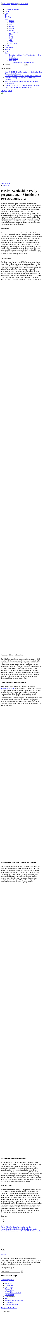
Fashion (11, 26)
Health (11, 30)
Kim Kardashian (26, 1229)
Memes (11, 21)
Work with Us (9, 1291)
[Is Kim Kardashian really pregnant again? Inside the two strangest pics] (15, 1250)
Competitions (13, 59)
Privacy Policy (10, 1285)
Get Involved (9, 1295)
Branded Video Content (13, 1293)
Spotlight (12, 57)
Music (11, 34)
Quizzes (12, 23)
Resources (12, 61)
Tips (6, 1298)
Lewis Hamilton (22, 1231)
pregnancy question (7, 688)
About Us (8, 1283)
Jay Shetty (13, 1227)
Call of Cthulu (5, 1227)
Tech (10, 40)
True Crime (13, 43)
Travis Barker (36, 1231)
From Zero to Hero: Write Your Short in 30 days (25, 55)
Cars (10, 24)
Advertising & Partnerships (14, 1300)
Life (6, 19)
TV (6, 15)
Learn (7, 53)
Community (9, 1302)
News (7, 13)
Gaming (12, 28)
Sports (11, 38)
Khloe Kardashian (15, 1229)
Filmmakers (9, 47)
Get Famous (9, 1287)
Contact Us (8, 1289)
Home (7, 11)
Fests (6, 51)
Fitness (15, 32)
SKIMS (29, 1231)
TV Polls (8, 17)
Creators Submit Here (12, 1304)
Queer (11, 36)
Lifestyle (4, 91)
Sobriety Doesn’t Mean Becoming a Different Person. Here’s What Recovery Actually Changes (22, 86)
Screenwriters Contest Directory (23, 62)
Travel (11, 42)
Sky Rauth (6, 185)
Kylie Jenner (12, 1231)
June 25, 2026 (5, 184)
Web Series (8, 49)
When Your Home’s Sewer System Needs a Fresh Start (23, 76)
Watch (7, 45)
